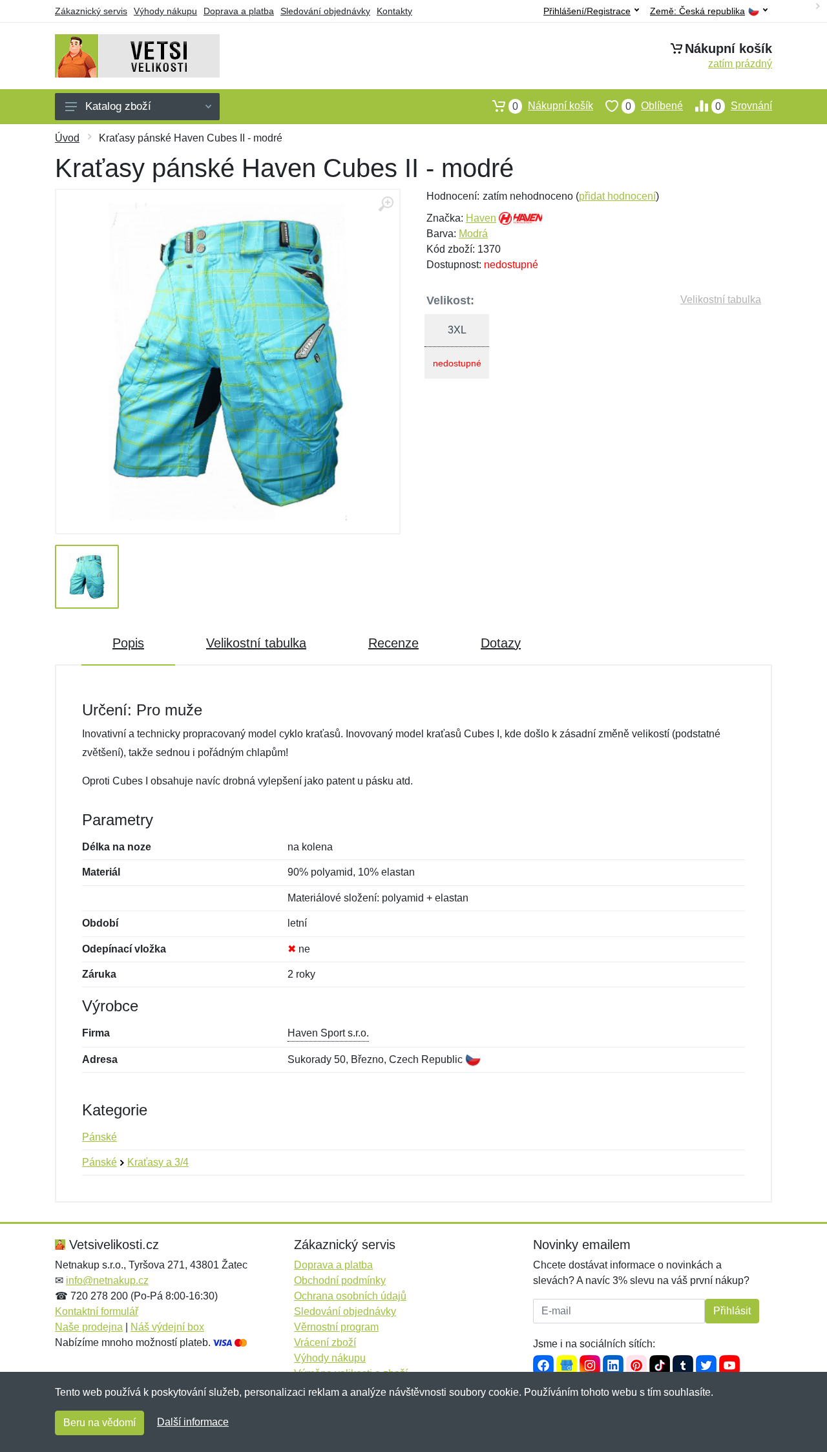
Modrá (473, 233)
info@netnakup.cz (107, 1280)
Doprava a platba (239, 11)
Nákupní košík (552, 106)
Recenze (393, 643)
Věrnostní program (336, 1326)
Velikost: (450, 300)
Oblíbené (654, 106)
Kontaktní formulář (96, 1311)
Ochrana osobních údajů (350, 1295)
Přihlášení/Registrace (587, 11)
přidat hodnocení (617, 196)
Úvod (67, 137)
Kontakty (394, 11)
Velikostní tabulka (720, 299)
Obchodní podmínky (340, 1280)
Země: (697, 11)
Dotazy (501, 643)
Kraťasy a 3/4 (158, 1162)
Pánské (99, 1136)
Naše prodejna (89, 1326)
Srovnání (743, 106)
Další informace (193, 1421)
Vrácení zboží (325, 1342)
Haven (481, 218)
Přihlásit (732, 1310)
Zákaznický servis (91, 11)
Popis (128, 643)
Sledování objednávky (325, 11)
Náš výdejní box (167, 1326)
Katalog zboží (118, 106)
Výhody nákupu (165, 11)
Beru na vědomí (99, 1422)
